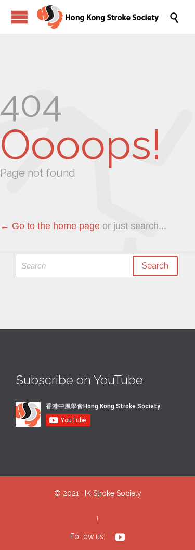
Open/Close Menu (19, 17)
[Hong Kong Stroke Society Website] (102, 17)
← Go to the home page (50, 226)
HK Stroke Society (111, 493)
